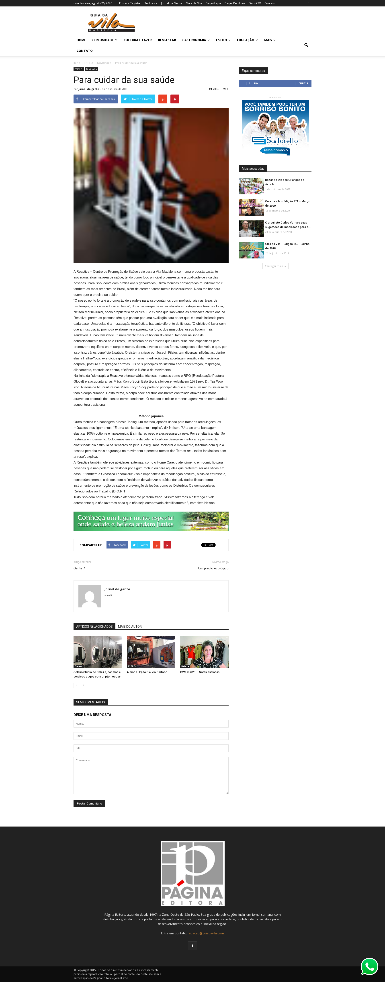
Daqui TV (255, 3)
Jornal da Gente (171, 3)
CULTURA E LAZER (138, 40)
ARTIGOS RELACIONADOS (94, 626)
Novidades (91, 69)
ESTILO (221, 40)
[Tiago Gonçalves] (204, 652)
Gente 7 (79, 568)
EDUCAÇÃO (245, 40)
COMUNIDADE (103, 40)
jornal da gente (88, 89)
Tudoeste (151, 3)
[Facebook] (308, 3)
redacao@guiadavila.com (206, 933)
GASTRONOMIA (194, 40)
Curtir (303, 83)
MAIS (268, 40)
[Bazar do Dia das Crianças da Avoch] (251, 186)
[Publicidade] (151, 521)
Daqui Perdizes (235, 3)
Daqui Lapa (213, 3)
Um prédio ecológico (213, 568)
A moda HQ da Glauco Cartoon (147, 672)
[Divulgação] (98, 652)
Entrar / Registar (130, 3)
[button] (306, 45)
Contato (269, 3)
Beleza (78, 666)
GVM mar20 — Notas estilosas (199, 672)
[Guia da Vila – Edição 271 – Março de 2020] (251, 207)
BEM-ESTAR (167, 40)
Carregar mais (274, 266)
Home (81, 40)
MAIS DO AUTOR (130, 626)
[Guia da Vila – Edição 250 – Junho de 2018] (251, 250)
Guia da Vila (194, 3)
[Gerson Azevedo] (151, 652)
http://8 (108, 595)
